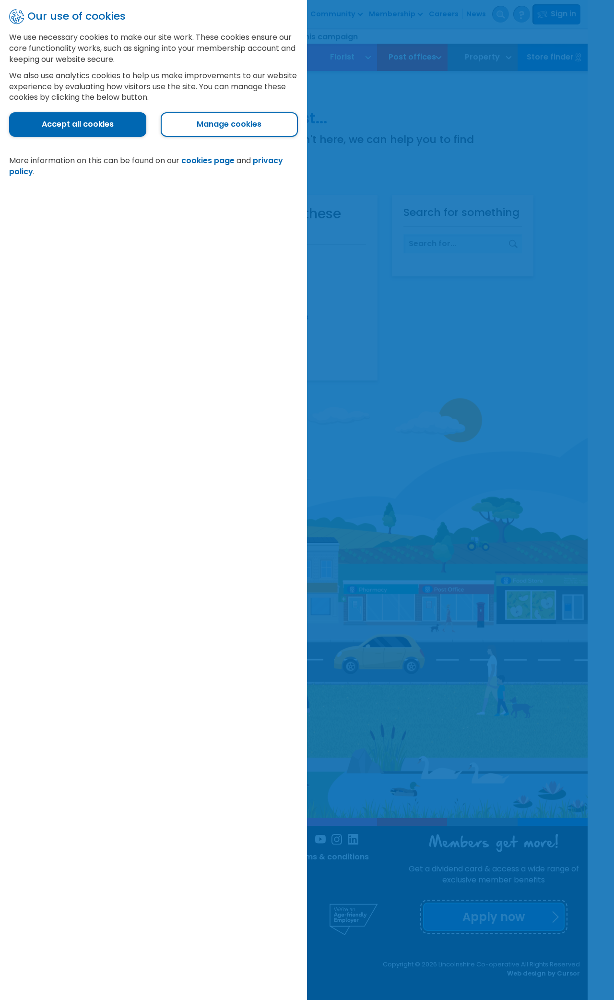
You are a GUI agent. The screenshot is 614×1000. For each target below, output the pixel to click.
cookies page (208, 160)
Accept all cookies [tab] (78, 124)
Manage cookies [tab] (229, 124)
